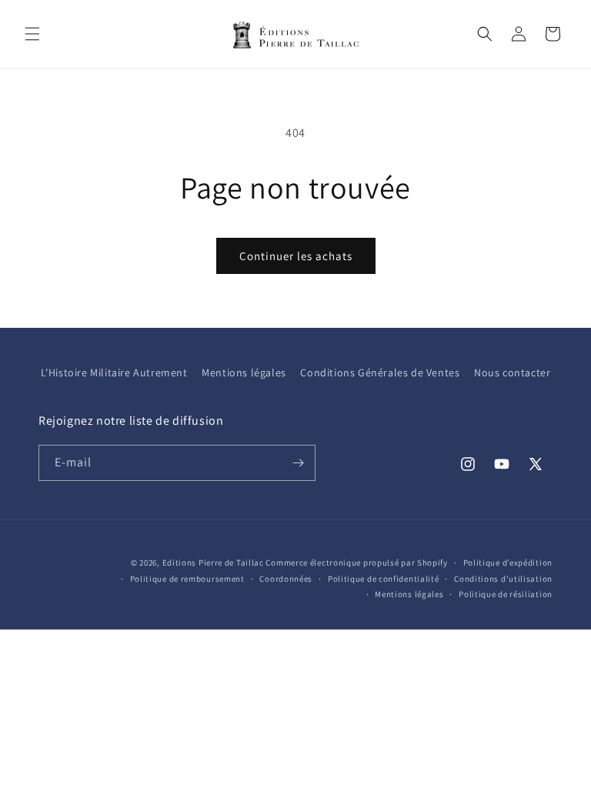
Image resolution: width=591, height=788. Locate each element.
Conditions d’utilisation (503, 578)
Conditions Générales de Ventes (379, 372)
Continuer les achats (295, 256)
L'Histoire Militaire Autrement (114, 372)
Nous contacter (512, 372)
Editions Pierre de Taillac (213, 562)
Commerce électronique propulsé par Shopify (356, 562)
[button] (32, 34)
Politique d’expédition (508, 562)
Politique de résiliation (506, 594)
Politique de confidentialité (383, 578)
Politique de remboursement (187, 578)
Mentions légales (244, 372)
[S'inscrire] (298, 463)
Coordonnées (285, 578)
